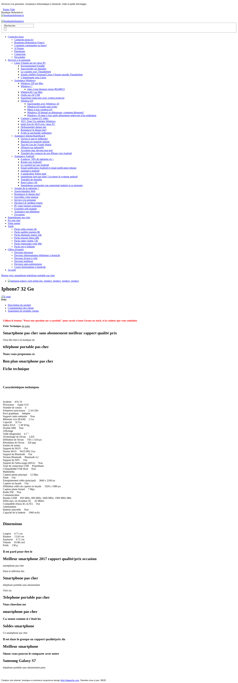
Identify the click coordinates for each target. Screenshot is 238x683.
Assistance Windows (24, 80)
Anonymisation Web (24, 191)
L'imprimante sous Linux (33, 77)
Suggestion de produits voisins (23, 311)
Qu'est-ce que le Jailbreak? (34, 138)
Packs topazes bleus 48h (26, 237)
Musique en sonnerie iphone (35, 141)
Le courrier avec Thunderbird (36, 71)
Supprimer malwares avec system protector (42, 98)
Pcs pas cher (14, 220)
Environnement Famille (33, 65)
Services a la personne (19, 60)
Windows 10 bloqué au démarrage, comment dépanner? (55, 112)
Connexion (20, 54)
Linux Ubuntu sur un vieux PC (30, 63)
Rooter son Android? (31, 162)
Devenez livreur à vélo (25, 258)
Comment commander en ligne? (30, 45)
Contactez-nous (16, 36)
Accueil (12, 270)
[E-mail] (6, 296)
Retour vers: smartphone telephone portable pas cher (28, 275)
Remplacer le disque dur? (34, 130)
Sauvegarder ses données (33, 68)
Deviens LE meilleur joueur (28, 202)
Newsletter (19, 57)
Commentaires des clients (21, 308)
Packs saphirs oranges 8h (27, 232)
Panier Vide (9, 9)
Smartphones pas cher (19, 217)
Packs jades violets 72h (26, 240)
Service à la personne (25, 200)
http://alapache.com (70, 680)
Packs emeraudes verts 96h (28, 243)
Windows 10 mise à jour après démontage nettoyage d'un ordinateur (61, 115)
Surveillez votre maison (26, 197)
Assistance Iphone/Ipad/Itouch (29, 135)
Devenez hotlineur (23, 261)
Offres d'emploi (16, 249)
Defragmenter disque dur (33, 127)
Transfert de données (31, 179)
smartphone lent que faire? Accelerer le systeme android (49, 176)
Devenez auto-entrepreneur (28, 264)
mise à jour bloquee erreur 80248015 (46, 89)
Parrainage (19, 51)
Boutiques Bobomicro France (29, 42)
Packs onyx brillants (24, 246)
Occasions (19, 214)
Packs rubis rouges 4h (25, 229)
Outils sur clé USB (30, 95)
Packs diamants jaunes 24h (28, 235)
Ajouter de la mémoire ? (26, 188)
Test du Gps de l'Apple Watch (36, 144)
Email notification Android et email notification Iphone (48, 167)
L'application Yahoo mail (33, 173)
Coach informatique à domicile (30, 267)
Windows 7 (26, 86)
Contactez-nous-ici (23, 39)
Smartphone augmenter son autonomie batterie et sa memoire (52, 185)
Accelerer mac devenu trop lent (37, 150)
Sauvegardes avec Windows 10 (43, 103)
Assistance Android (24, 156)
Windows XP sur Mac (32, 83)
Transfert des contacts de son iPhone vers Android (46, 153)
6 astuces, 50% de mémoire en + (37, 159)
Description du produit (19, 305)
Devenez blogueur (23, 252)
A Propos (19, 48)
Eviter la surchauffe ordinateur (36, 133)
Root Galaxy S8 (29, 182)
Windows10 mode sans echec (42, 106)
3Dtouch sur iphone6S (32, 147)
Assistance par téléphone (27, 211)
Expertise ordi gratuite (25, 208)
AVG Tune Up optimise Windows (38, 121)
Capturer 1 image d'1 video (34, 118)
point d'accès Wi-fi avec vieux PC (38, 124)
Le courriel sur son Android (35, 165)
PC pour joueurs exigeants (27, 205)
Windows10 (27, 100)
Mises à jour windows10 (39, 109)
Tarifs (11, 226)
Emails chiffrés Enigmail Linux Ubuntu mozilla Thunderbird (52, 74)
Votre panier (14, 223)
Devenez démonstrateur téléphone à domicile (37, 255)
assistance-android (30, 170)
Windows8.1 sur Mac (32, 92)
